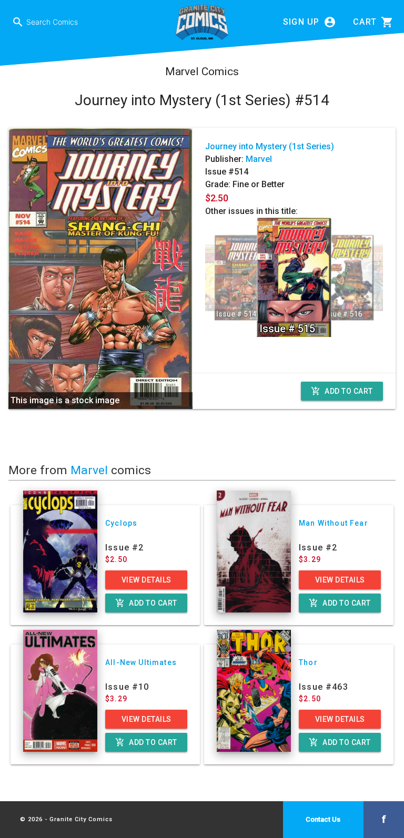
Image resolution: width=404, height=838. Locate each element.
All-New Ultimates (141, 662)
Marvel (259, 159)
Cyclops (121, 523)
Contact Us (323, 819)
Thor (308, 662)
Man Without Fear (333, 523)
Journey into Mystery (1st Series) (269, 146)
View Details (146, 580)
